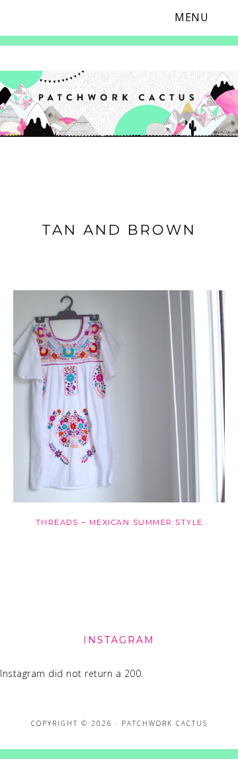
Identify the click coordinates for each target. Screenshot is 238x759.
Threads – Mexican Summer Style (119, 522)
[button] (199, 17)
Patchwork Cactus (119, 107)
